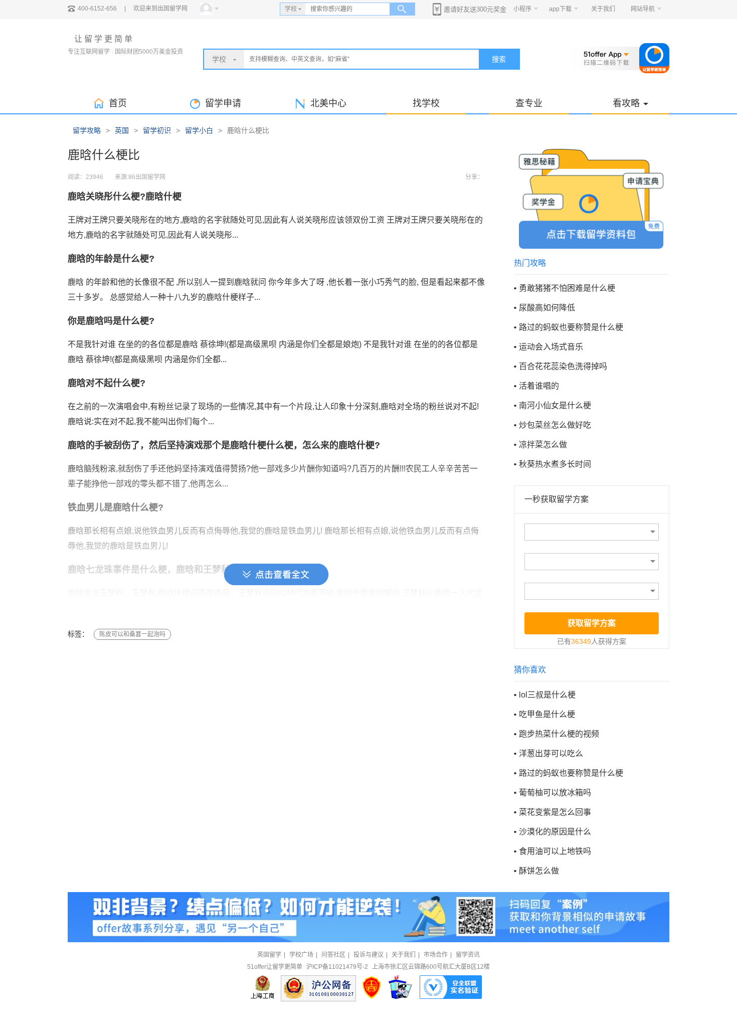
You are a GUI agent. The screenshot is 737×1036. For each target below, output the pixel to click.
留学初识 (157, 130)
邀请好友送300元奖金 (475, 9)
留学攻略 (87, 130)
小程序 (522, 9)
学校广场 (301, 954)
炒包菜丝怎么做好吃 (555, 425)
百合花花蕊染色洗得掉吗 (563, 366)
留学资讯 (468, 954)
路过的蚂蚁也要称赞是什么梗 (571, 327)
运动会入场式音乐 (551, 346)
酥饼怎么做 (539, 871)
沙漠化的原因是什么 (555, 831)
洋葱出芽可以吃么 (551, 753)
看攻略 (626, 103)
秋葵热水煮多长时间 (555, 464)
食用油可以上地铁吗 (555, 851)
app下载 (560, 9)
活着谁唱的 (539, 386)
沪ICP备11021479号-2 (337, 966)
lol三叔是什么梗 (547, 694)
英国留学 (269, 954)
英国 (122, 130)
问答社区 (333, 954)
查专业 (528, 103)
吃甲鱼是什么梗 (547, 714)
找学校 (426, 103)
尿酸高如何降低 (547, 307)
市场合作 (436, 954)
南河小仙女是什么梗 (555, 405)
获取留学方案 (592, 623)
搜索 (499, 59)
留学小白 (199, 130)
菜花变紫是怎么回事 (555, 812)
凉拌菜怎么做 (543, 444)
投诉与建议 (368, 954)
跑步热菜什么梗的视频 (559, 734)
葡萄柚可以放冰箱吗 (555, 792)
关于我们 (603, 9)
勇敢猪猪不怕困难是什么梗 (567, 288)
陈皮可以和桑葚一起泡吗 (132, 634)
